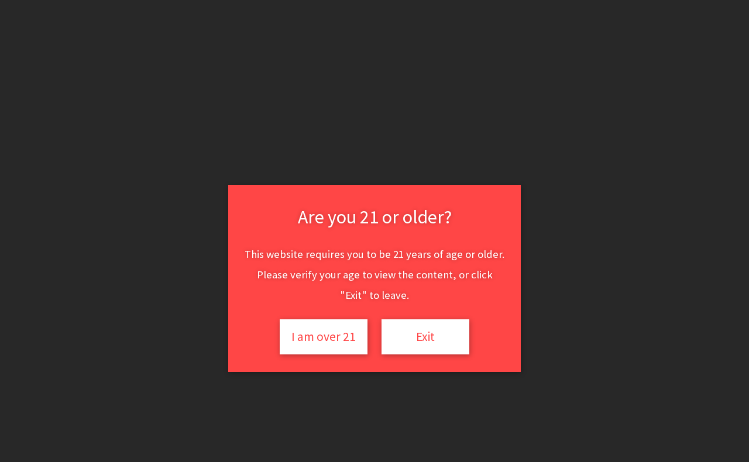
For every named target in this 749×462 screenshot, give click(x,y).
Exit (425, 336)
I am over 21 (323, 336)
